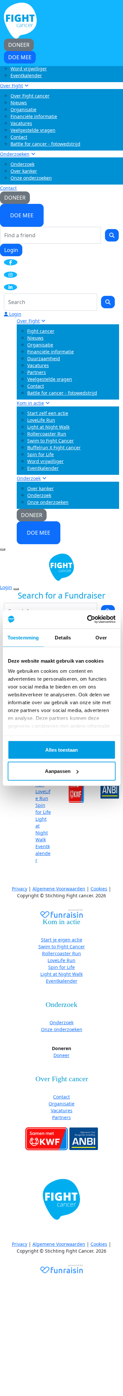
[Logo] (20, 20)
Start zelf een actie (47, 413)
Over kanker (23, 171)
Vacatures (21, 123)
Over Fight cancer (30, 96)
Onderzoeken (15, 154)
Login (11, 250)
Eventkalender (26, 75)
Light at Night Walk (48, 427)
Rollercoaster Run (46, 434)
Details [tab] (63, 637)
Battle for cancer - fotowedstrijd (45, 144)
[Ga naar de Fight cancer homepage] (61, 1199)
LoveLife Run (41, 420)
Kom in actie (30, 403)
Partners (36, 372)
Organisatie (23, 109)
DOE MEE (21, 215)
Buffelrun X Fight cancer (54, 447)
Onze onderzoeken (31, 178)
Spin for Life (40, 454)
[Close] (16, 589)
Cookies (99, 889)
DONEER (15, 197)
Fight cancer (40, 331)
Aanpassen (58, 771)
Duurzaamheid (43, 358)
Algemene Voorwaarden (58, 889)
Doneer (61, 1055)
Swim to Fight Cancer (50, 441)
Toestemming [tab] (23, 637)
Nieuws (18, 102)
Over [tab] (101, 637)
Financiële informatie (33, 116)
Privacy (19, 889)
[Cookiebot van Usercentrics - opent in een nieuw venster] (87, 619)
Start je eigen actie (61, 940)
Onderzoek (22, 164)
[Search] (112, 235)
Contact (18, 137)
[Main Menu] (2, 549)
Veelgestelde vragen (32, 130)
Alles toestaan (61, 749)
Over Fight (11, 85)
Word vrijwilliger (28, 68)
